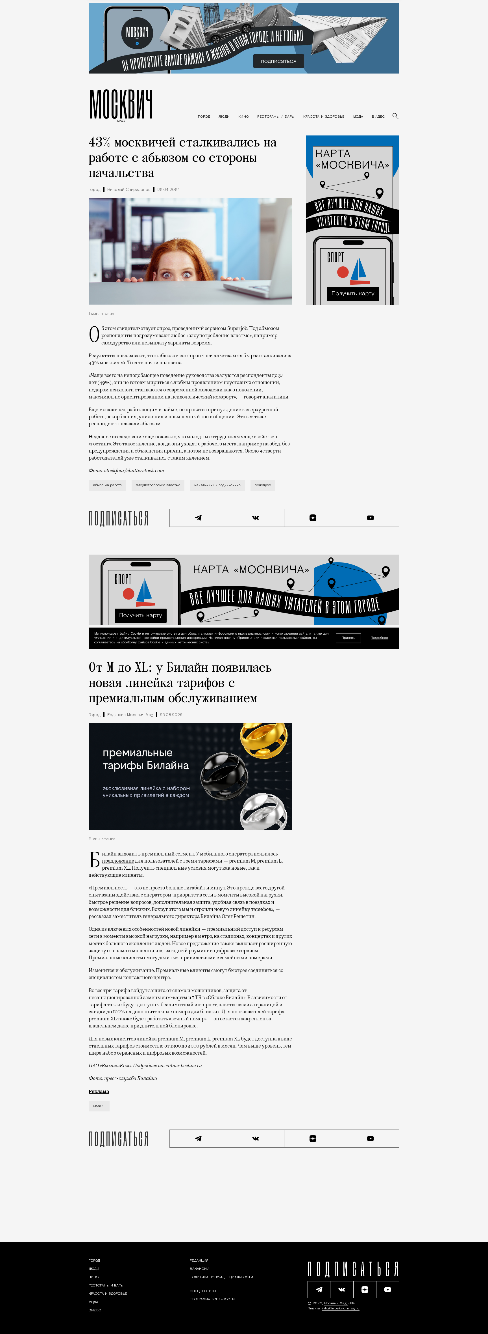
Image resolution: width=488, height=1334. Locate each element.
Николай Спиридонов (129, 190)
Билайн (99, 1106)
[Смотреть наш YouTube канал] (371, 518)
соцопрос (263, 485)
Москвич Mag (336, 1303)
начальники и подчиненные (217, 485)
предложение (118, 861)
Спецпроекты (203, 1291)
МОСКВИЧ (121, 104)
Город (95, 190)
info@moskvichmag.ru (341, 1308)
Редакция (199, 1260)
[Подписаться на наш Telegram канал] (198, 518)
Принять (348, 638)
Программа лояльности (212, 1299)
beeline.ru (191, 1066)
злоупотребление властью (158, 485)
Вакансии (199, 1269)
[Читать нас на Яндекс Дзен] (313, 518)
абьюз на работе (107, 485)
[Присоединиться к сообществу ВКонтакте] (256, 518)
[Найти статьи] (396, 116)
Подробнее (379, 638)
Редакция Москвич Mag (130, 715)
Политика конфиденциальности (221, 1277)
